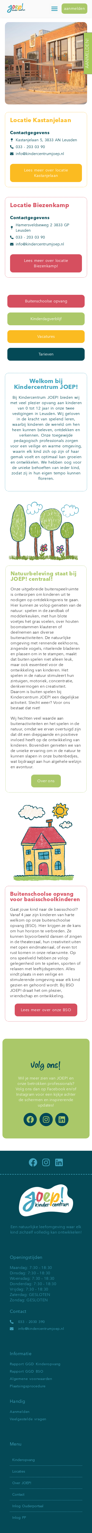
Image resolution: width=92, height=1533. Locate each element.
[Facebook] (30, 1119)
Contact (18, 1494)
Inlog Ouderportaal (27, 1506)
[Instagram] (46, 1119)
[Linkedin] (61, 1119)
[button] (54, 8)
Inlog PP (19, 1517)
